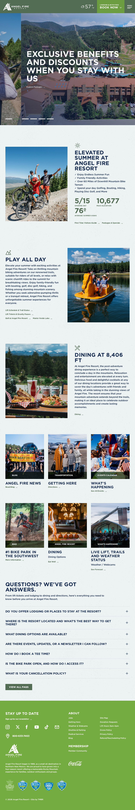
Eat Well (52, 562)
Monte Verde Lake (41, 318)
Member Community (77, 751)
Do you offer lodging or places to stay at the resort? (53, 611)
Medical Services (76, 734)
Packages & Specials (111, 223)
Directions (52, 487)
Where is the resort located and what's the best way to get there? (58, 622)
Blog (70, 738)
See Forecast (97, 569)
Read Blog (10, 487)
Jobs (70, 718)
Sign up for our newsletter (17, 719)
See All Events (97, 491)
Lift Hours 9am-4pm (109, 726)
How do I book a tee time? (27, 653)
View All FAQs (19, 687)
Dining (77, 414)
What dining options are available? (36, 634)
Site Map (104, 718)
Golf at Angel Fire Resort (16, 318)
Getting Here (74, 722)
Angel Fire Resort (16, 6)
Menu (129, 6)
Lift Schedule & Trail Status (17, 310)
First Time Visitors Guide (86, 223)
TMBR (40, 799)
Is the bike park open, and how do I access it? (44, 663)
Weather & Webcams (78, 726)
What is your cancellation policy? (35, 673)
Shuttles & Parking (76, 730)
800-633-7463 (20, 736)
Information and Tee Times (29, 79)
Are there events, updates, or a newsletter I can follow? (56, 644)
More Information (13, 560)
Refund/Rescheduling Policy (113, 738)
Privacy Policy (106, 734)
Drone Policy (106, 730)
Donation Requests (108, 722)
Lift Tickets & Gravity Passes (18, 314)
